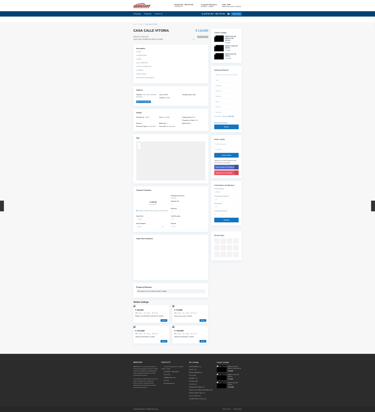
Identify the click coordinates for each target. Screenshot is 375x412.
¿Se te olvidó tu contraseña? (222, 163)
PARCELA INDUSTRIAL (196, 393)
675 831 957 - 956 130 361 (214, 14)
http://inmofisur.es (169, 383)
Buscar (226, 127)
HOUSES (140, 24)
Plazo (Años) (218, 203)
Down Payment (141, 223)
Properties (147, 14)
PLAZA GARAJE (193, 396)
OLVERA (160, 39)
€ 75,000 (178, 310)
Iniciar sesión (226, 155)
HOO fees (174, 209)
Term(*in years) (175, 216)
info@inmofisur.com (169, 377)
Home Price (139, 216)
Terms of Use (226, 409)
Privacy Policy (237, 409)
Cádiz (194, 95)
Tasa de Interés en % (220, 211)
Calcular (226, 220)
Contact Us (158, 14)
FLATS (191, 375)
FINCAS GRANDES (194, 372)
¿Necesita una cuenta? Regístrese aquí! (225, 160)
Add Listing (236, 14)
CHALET (191, 369)
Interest (173, 223)
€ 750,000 (179, 330)
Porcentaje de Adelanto (221, 196)
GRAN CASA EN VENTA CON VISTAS (230, 38)
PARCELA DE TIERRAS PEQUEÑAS (199, 390)
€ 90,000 (139, 310)
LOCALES (192, 384)
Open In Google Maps (143, 102)
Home (135, 24)
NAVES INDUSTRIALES (195, 387)
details (164, 320)
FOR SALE (145, 37)
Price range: (217, 116)
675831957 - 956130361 (171, 372)
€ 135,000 (140, 330)
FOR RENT (192, 378)
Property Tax (175, 201)
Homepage (137, 14)
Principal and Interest (177, 196)
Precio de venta (219, 188)
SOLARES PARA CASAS (196, 399)
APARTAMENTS (194, 367)
